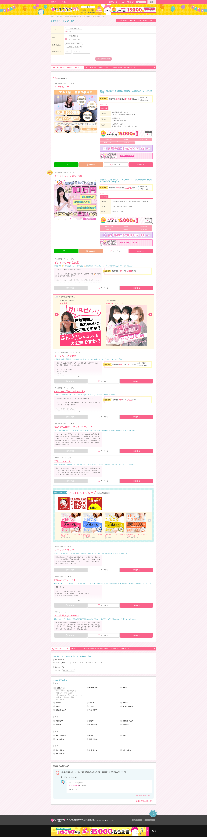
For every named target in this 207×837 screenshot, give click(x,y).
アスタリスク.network (66, 615)
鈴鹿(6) (91, 735)
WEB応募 (92, 164)
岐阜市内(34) (59, 721)
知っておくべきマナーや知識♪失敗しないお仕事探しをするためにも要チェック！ (94, 67)
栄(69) (71, 693)
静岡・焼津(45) (127, 750)
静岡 (57, 746)
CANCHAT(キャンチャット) (69, 391)
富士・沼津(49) (60, 753)
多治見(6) (58, 724)
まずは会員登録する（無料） (103, 675)
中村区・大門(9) (60, 691)
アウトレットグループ (82, 492)
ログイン (141, 2)
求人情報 (104, 108)
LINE (67, 164)
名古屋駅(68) (70, 691)
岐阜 (57, 717)
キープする (116, 164)
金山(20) (66, 697)
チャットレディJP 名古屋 (68, 176)
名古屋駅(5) (74, 663)
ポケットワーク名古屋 (66, 262)
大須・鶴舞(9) (60, 699)
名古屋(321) (60, 688)
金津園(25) (126, 724)
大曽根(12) (59, 697)
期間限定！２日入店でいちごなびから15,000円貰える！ (137, 20)
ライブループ (61, 87)
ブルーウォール (62, 461)
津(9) (124, 735)
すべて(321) (56, 670)
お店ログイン (137, 820)
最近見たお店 (113, 2)
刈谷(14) (125, 702)
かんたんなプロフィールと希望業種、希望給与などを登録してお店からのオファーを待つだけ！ (93, 648)
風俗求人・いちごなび (57, 16)
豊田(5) (125, 687)
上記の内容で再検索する (103, 58)
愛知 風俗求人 (75, 16)
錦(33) (65, 693)
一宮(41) (91, 706)
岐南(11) (91, 721)
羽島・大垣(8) (93, 724)
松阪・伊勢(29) (93, 739)
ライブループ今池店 (65, 355)
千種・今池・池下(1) (90, 663)
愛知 (151, 2)
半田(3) (58, 706)
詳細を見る (140, 164)
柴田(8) (73, 697)
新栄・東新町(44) (61, 695)
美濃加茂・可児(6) (128, 721)
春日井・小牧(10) (128, 706)
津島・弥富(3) (93, 710)
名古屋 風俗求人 (86, 16)
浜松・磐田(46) (60, 750)
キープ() (122, 2)
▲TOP (153, 813)
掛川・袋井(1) (93, 750)
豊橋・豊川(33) (93, 687)
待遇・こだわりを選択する (74, 43)
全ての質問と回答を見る (144, 801)
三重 (57, 731)
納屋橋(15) (59, 693)
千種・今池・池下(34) (74, 695)
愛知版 (67, 16)
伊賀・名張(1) (60, 739)
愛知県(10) (56, 663)
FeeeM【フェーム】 (65, 580)
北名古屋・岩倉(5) (61, 710)
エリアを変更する (73, 28)
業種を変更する (73, 36)
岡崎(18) (58, 702)
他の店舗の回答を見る (143, 795)
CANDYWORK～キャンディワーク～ (74, 427)
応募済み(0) (130, 2)
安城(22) (91, 702)
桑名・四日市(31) (61, 735)
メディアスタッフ (64, 550)
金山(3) (100, 663)
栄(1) (81, 663)
